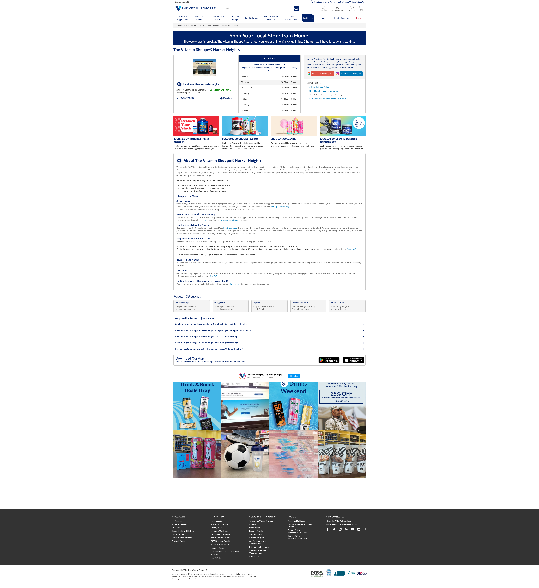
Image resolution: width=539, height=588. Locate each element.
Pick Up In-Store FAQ (280, 207)
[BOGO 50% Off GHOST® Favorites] (245, 126)
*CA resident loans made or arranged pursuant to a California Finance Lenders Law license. (269, 225)
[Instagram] (340, 529)
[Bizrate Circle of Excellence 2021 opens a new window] (328, 572)
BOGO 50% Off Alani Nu (283, 139)
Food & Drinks (251, 18)
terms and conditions (229, 220)
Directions (224, 98)
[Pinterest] (346, 529)
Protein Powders (300, 303)
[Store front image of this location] (204, 67)
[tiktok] (365, 529)
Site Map (176, 570)
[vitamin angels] (351, 574)
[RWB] (362, 574)
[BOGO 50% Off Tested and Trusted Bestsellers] (196, 126)
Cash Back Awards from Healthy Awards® (327, 99)
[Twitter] (334, 529)
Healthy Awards (343, 2)
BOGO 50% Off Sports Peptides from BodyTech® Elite (338, 140)
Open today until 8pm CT (221, 90)
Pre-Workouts (182, 303)
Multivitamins (337, 303)
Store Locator (319, 2)
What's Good (357, 2)
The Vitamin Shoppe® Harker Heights (201, 84)
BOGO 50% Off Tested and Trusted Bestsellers (191, 140)
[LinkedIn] (358, 529)
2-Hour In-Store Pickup (319, 87)
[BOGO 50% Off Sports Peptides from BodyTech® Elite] (343, 126)
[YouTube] (352, 529)
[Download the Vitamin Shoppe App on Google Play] (329, 360)
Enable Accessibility (182, 2)
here (207, 220)
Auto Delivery (330, 2)
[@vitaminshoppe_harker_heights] (242, 376)
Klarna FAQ (351, 249)
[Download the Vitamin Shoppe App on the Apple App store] (353, 360)
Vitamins (257, 303)
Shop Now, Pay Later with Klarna (323, 91)
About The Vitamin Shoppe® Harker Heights (222, 161)
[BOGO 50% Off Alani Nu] (294, 126)
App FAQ (213, 276)
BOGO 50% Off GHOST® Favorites (240, 139)
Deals (358, 18)
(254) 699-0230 (182, 98)
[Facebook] (327, 529)
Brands (323, 18)
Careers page (235, 284)
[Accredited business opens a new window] (340, 573)
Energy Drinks (221, 303)
